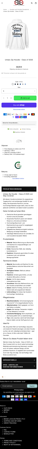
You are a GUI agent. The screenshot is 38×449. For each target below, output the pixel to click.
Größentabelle (10, 360)
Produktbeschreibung (12, 189)
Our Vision (8, 408)
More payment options (19, 109)
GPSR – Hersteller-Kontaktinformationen (13, 366)
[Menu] (2, 3)
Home (5, 9)
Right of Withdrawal (12, 445)
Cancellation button (18, 178)
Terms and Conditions (13, 441)
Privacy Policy (10, 443)
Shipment (4, 145)
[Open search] (32, 3)
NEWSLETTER (9, 434)
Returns (4, 172)
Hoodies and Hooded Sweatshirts (19, 9)
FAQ (5, 430)
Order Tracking (10, 423)
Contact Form (9, 432)
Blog (6, 412)
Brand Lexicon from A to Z (14, 419)
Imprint (7, 410)
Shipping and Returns (12, 421)
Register (32, 386)
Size (19, 87)
